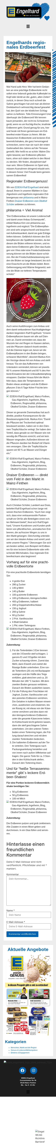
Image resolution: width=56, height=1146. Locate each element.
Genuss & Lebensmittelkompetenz (24, 1050)
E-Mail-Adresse (15, 922)
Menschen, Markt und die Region (24, 1048)
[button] (28, 26)
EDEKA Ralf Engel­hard (27, 187)
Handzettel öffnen (28, 995)
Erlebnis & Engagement (20, 1053)
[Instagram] (33, 1070)
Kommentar (12, 874)
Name (10, 910)
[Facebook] (22, 1070)
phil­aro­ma (28, 197)
